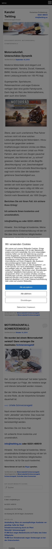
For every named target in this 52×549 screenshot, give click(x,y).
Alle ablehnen (26, 294)
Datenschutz (21, 307)
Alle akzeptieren (26, 287)
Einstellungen (26, 300)
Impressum (31, 307)
